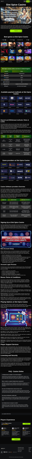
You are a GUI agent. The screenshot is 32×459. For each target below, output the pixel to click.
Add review (26, 423)
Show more (16, 439)
